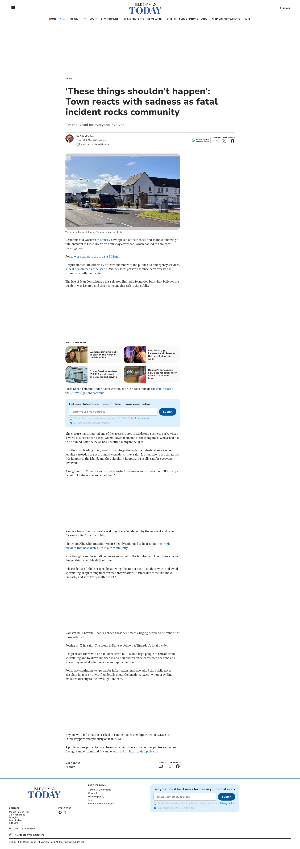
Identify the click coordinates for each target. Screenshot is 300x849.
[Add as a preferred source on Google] (200, 140)
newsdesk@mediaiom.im (29, 834)
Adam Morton (87, 136)
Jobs (90, 800)
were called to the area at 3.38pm (96, 256)
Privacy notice (142, 418)
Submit (167, 412)
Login (286, 8)
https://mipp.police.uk (143, 751)
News (68, 78)
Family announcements (101, 803)
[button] (13, 7)
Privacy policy (96, 796)
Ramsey (105, 240)
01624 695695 (27, 828)
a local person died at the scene (86, 269)
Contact (92, 793)
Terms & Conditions (99, 789)
